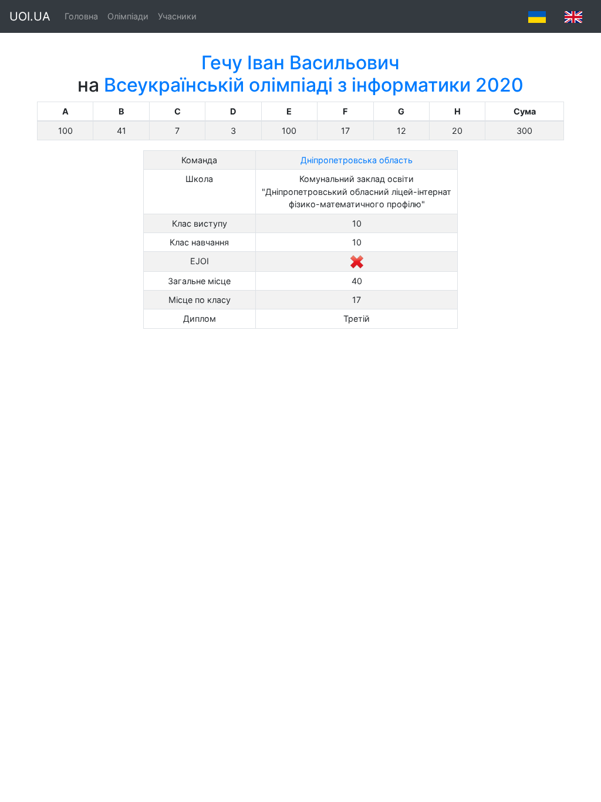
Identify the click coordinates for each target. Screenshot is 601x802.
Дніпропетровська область (356, 160)
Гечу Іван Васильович (300, 62)
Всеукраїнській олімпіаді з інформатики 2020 (314, 84)
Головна (81, 16)
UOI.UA (29, 16)
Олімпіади (127, 16)
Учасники (177, 16)
